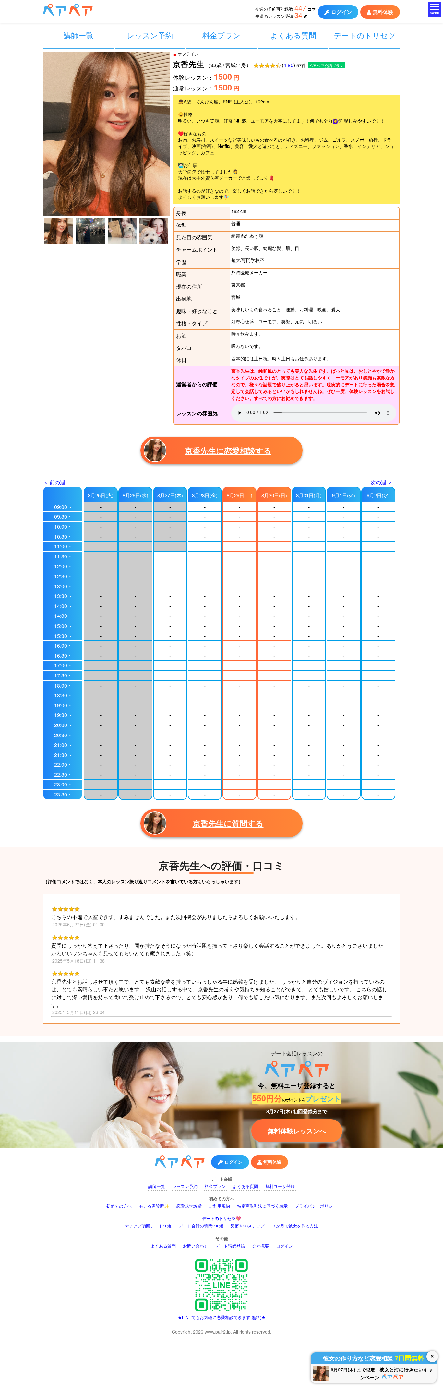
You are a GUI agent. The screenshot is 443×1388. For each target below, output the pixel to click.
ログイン (341, 12)
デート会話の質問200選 (201, 1226)
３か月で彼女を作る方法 (295, 1226)
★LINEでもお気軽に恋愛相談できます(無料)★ (222, 1317)
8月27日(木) (170, 495)
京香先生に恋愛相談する (228, 450)
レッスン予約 (150, 35)
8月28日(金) (205, 495)
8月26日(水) (135, 495)
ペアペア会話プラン (326, 65)
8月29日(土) (239, 495)
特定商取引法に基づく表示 (262, 1206)
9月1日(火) (343, 495)
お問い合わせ (195, 1246)
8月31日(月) (309, 495)
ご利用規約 (219, 1206)
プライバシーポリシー (316, 1206)
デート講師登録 (230, 1246)
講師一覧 (78, 35)
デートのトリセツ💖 (221, 1218)
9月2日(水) (378, 495)
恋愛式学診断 (189, 1206)
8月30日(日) (274, 495)
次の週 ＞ (382, 482)
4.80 (288, 65)
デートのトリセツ (365, 35)
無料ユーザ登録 (280, 1186)
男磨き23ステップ (248, 1226)
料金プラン (221, 35)
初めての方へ (119, 1206)
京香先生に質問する (228, 823)
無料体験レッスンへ (297, 1130)
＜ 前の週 (54, 482)
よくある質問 (293, 35)
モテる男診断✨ (154, 1206)
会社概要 (260, 1246)
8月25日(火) (101, 495)
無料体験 (383, 12)
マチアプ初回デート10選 (148, 1226)
